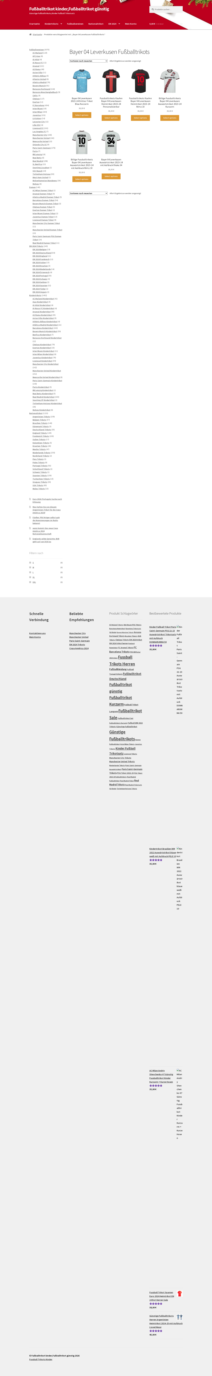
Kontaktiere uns (37, 633)
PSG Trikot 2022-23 (125, 773)
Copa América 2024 (79, 648)
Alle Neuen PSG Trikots (132, 625)
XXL (34, 582)
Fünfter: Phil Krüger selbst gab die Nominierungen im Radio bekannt (46, 520)
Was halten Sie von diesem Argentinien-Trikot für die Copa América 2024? (47, 510)
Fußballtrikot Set (125, 718)
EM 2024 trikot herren (118, 643)
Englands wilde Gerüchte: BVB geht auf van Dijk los (46, 540)
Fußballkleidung (118, 669)
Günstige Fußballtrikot (126, 726)
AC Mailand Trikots (116, 625)
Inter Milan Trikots (127, 744)
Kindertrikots (51, 23)
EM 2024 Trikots (77, 644)
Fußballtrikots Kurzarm (118, 723)
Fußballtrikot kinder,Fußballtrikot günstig (69, 9)
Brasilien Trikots (131, 636)
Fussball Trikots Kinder (40, 1359)
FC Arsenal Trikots (125, 647)
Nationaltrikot (95, 23)
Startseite (34, 23)
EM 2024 (112, 23)
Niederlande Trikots (117, 765)
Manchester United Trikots (122, 761)
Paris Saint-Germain (79, 640)
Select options (81, 115)
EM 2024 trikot (135, 639)
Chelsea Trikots (122, 640)
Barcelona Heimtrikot (117, 629)
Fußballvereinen (75, 23)
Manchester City (77, 633)
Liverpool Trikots (130, 754)
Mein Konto (131, 23)
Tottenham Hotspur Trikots (127, 789)
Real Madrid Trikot (127, 781)
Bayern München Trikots (125, 632)
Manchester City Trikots (120, 758)
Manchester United (78, 637)
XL (34, 577)
